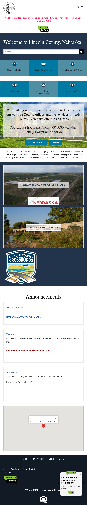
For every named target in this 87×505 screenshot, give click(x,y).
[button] (43, 426)
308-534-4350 (8, 472)
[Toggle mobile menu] (82, 7)
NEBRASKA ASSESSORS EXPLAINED (23, 317)
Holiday (10, 334)
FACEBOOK (13, 372)
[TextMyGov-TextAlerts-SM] (43, 27)
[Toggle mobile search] (78, 7)
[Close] (55, 418)
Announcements (15, 307)
